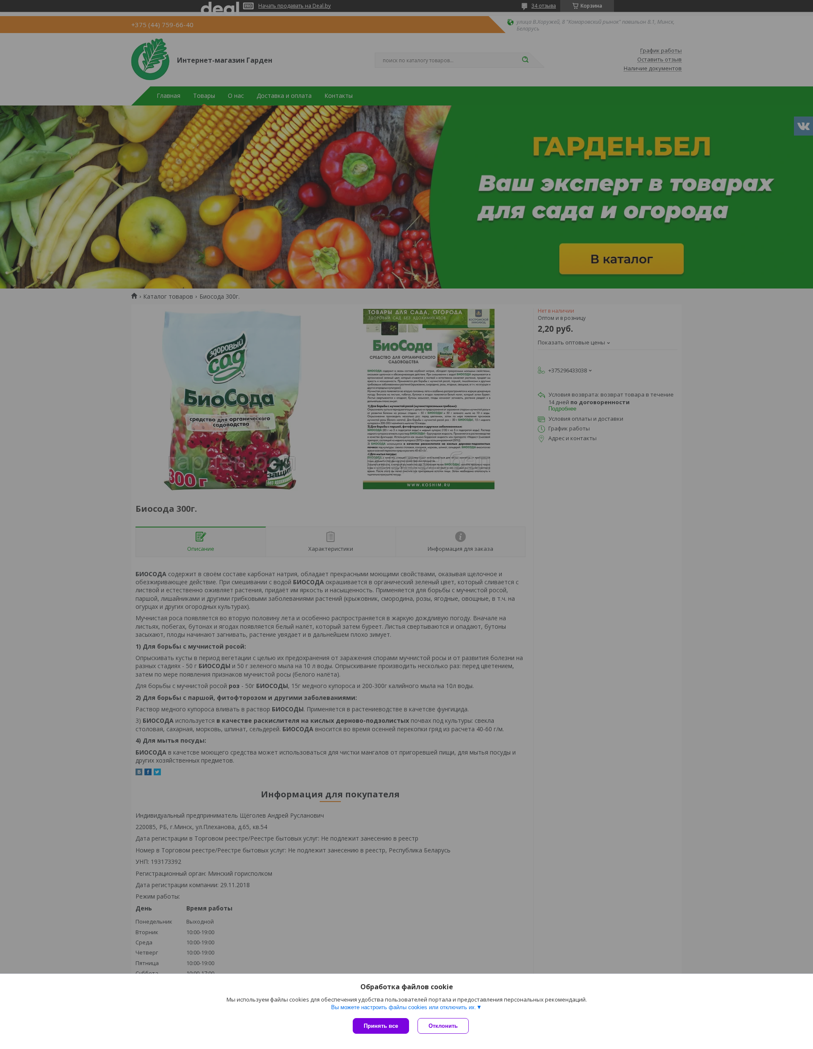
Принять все (381, 1026)
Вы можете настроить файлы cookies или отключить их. (403, 1007)
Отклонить (443, 1026)
